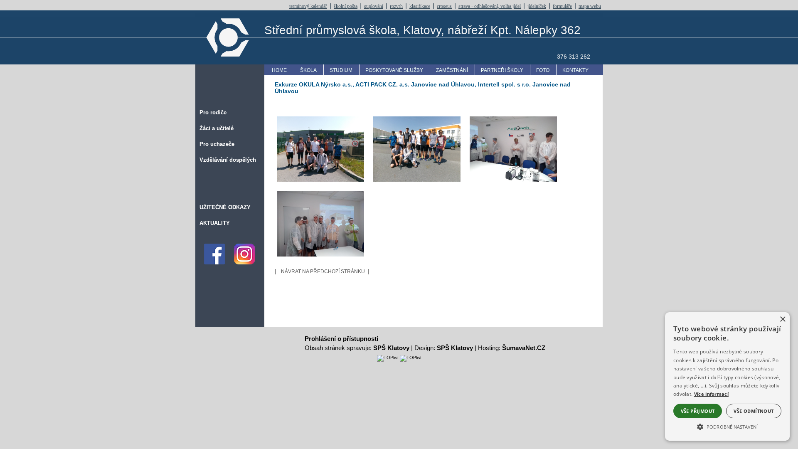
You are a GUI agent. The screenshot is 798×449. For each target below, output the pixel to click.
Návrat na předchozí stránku (323, 271)
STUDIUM (341, 70)
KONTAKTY (575, 70)
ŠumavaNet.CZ (523, 347)
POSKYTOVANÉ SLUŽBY (394, 70)
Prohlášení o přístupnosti (341, 338)
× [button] (782, 319)
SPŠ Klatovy (391, 347)
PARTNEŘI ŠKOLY (502, 70)
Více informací (711, 394)
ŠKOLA (308, 70)
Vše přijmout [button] (698, 411)
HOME (279, 70)
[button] (727, 426)
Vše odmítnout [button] (753, 411)
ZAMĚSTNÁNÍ (452, 70)
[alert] (727, 376)
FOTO (542, 70)
